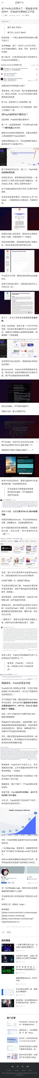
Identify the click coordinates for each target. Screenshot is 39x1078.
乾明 (17, 950)
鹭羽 (17, 995)
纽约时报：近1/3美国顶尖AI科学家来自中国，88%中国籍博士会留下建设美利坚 (26, 1002)
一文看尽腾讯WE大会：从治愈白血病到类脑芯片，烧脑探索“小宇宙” (26, 947)
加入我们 (16, 1070)
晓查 (17, 961)
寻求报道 (23, 1070)
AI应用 (8, 932)
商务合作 (30, 1070)
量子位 (27, 15)
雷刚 (17, 1006)
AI (3, 932)
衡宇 (6, 15)
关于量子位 (9, 1070)
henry (17, 984)
